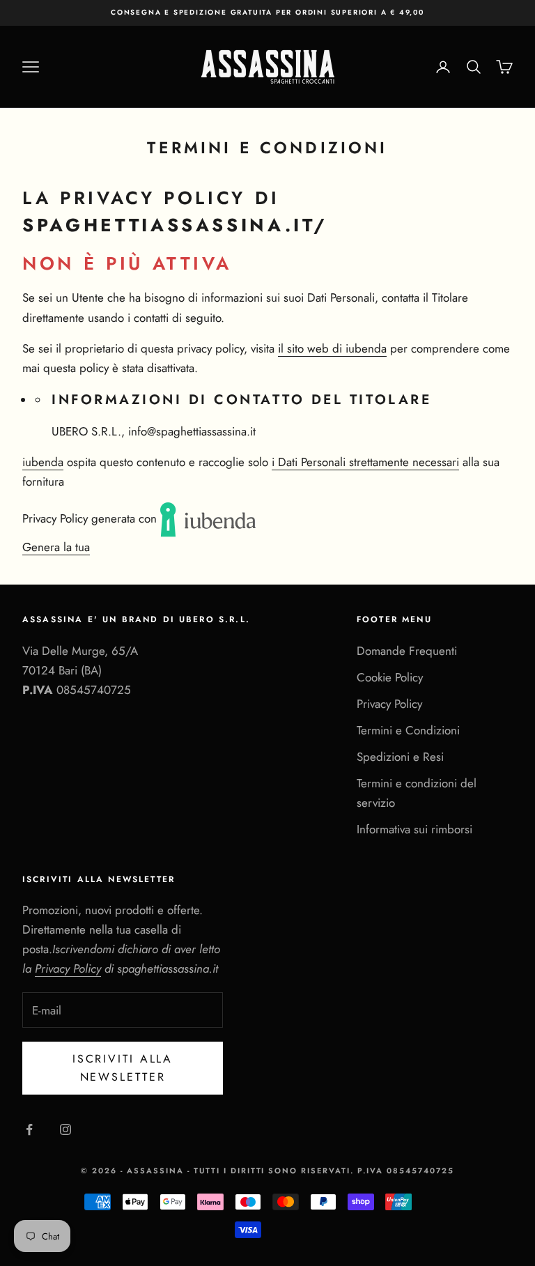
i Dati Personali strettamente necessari (365, 462)
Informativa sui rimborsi (414, 829)
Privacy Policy (389, 703)
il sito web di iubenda (332, 348)
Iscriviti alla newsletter (122, 1068)
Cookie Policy (390, 677)
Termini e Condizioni (408, 730)
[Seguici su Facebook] (29, 1129)
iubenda (42, 462)
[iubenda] (209, 518)
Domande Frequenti (407, 650)
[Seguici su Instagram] (65, 1129)
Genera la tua (56, 547)
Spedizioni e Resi (400, 756)
